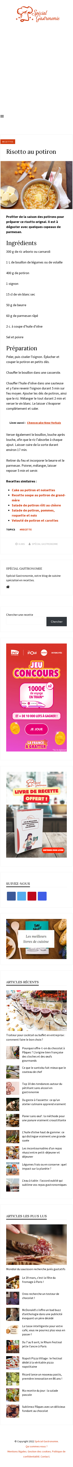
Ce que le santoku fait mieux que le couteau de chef (44, 1070)
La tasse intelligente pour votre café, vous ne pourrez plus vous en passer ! (43, 1330)
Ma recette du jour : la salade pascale (40, 1392)
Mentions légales (17, 1451)
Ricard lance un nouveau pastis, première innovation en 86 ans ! (42, 1376)
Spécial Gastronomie (45, 544)
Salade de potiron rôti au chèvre (36, 505)
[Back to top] (69, 1463)
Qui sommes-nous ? (37, 1446)
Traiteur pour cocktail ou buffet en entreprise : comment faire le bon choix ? (35, 1037)
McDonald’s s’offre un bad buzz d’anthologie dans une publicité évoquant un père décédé (42, 1314)
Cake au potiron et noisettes (33, 490)
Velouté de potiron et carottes (35, 520)
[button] (2, 116)
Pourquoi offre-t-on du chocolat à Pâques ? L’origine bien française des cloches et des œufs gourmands (43, 1054)
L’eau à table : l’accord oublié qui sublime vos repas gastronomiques (44, 1182)
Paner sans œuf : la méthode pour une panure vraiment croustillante (44, 1118)
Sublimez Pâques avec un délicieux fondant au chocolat (43, 1409)
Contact (45, 1456)
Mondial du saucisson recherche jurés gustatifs (35, 1269)
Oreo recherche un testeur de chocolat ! (40, 1296)
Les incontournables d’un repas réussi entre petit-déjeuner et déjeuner (42, 1152)
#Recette (26, 529)
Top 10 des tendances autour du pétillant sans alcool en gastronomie (42, 1088)
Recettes (7, 141)
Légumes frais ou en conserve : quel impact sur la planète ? (44, 1166)
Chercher (57, 621)
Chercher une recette (19, 614)
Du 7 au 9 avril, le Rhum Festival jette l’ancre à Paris (42, 1344)
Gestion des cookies (39, 1451)
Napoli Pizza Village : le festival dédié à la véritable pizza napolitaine (42, 1362)
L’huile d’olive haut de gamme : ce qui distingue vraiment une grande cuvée (44, 1136)
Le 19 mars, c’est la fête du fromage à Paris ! (39, 1280)
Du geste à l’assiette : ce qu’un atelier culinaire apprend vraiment (44, 1102)
